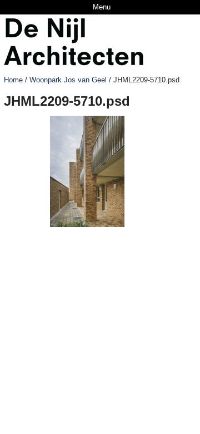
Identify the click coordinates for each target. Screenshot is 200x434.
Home (13, 80)
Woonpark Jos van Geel (68, 80)
